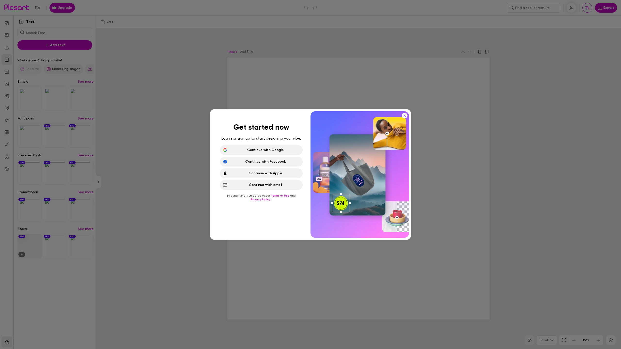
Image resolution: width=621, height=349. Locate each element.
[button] (310, 174)
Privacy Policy (261, 199)
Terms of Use (280, 195)
